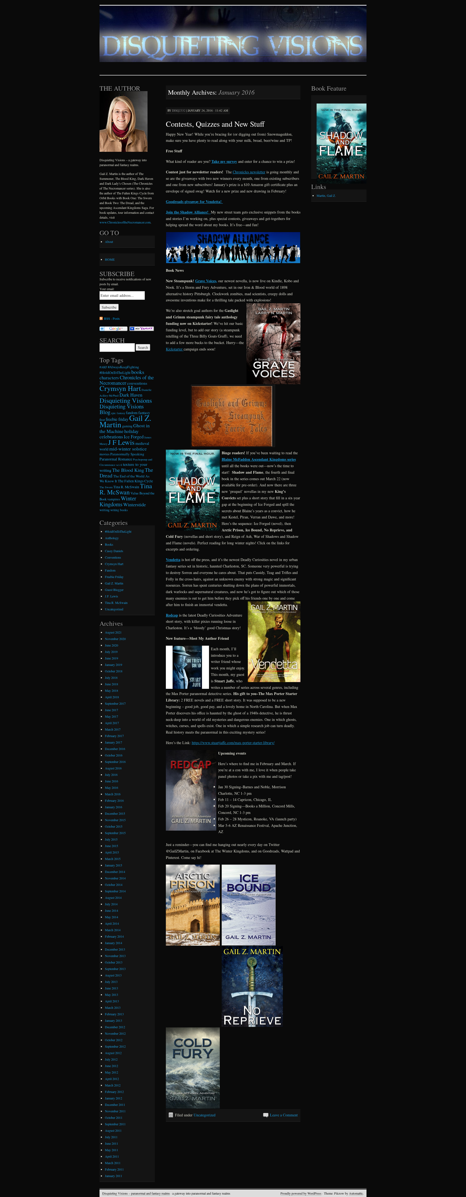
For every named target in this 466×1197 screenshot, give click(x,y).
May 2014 (111, 917)
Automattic (356, 1193)
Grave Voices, (206, 281)
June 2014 (111, 910)
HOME (110, 259)
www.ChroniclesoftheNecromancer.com (125, 222)
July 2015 (111, 839)
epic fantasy (118, 413)
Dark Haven (130, 394)
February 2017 (114, 736)
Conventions (113, 557)
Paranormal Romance (116, 459)
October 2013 (113, 962)
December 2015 (115, 813)
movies (104, 454)
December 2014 (115, 871)
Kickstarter (175, 349)
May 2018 (111, 690)
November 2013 (115, 956)
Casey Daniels (114, 551)
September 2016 (115, 761)
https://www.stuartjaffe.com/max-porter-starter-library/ (233, 742)
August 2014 (113, 897)
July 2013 (111, 981)
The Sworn (106, 487)
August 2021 (113, 632)
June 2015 (111, 846)
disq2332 (179, 110)
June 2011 (111, 1143)
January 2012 (113, 1098)
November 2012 (115, 1033)
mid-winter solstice (128, 448)
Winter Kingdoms (118, 501)
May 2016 (111, 787)
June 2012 (111, 1066)
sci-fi (119, 465)
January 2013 (113, 1020)
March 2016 (113, 794)
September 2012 (115, 1046)
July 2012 (111, 1059)
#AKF (103, 367)
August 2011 (113, 1130)
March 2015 (113, 859)
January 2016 (113, 807)
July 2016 (111, 774)
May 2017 (111, 716)
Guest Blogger (114, 589)
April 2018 (112, 697)
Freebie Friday (114, 577)
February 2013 (114, 1014)
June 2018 (111, 684)
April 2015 (112, 852)
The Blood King (128, 470)
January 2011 (113, 1176)
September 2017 (115, 703)
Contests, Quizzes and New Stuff (215, 124)
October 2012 (113, 1040)
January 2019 (113, 664)
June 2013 (111, 988)
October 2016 (113, 755)
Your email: (107, 289)
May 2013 (111, 994)
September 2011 (115, 1124)
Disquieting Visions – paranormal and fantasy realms (136, 1193)
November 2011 (115, 1111)
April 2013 (112, 1001)
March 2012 (113, 1085)
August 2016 (113, 768)
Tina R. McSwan (126, 488)
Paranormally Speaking (127, 454)
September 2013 (115, 968)
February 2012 (114, 1091)
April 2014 (112, 923)
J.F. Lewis (111, 596)
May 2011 (111, 1150)
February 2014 (114, 936)
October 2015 (113, 826)
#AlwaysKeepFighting (123, 367)
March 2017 (113, 729)
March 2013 (113, 1007)
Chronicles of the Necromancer (127, 380)
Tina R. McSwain (126, 486)
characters (109, 377)
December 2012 (115, 1027)
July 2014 (111, 904)
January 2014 (113, 943)
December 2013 (115, 949)
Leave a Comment (284, 1114)
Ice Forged (133, 437)
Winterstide (134, 504)
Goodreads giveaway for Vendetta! (194, 201)
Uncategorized (204, 1114)
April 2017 (112, 723)
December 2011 (115, 1104)
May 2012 (111, 1072)
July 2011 (111, 1137)
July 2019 (111, 651)
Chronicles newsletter (249, 171)
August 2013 (113, 975)
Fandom (110, 570)
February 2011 (114, 1169)
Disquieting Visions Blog (122, 409)
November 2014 (115, 878)
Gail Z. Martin (114, 583)
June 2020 (111, 645)
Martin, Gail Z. (326, 195)
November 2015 (115, 820)
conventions (137, 383)
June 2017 (111, 710)
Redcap (172, 615)
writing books (119, 510)
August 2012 (113, 1053)
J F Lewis (121, 442)
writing (104, 510)
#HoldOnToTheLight (115, 372)
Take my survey (224, 161)
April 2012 (112, 1078)
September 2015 (115, 833)
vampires (113, 499)
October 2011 (113, 1117)
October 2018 (113, 671)
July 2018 (111, 677)
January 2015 (113, 865)
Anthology (112, 538)
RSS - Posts (112, 318)
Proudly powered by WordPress (300, 1193)
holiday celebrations (119, 434)
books (137, 372)
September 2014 (115, 891)
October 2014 (113, 884)
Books (109, 544)
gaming (127, 426)
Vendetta (173, 559)
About (109, 241)
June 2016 (111, 781)
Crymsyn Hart (120, 388)
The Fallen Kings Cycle (135, 481)
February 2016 (114, 800)
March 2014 (113, 930)
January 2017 (113, 742)
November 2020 (115, 639)
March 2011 (113, 1163)
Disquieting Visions (126, 400)
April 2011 (112, 1156)
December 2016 (115, 749)
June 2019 (111, 658)
